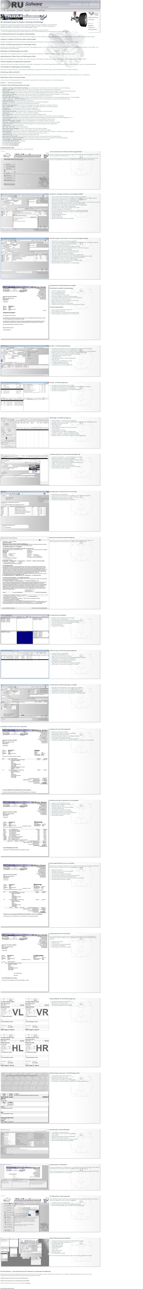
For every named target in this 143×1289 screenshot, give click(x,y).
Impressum (41, 10)
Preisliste (27, 1283)
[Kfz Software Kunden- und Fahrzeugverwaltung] (24, 375)
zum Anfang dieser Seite (7, 1288)
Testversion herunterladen (15, 82)
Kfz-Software (11, 10)
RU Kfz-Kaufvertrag (14, 142)
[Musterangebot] (24, 793)
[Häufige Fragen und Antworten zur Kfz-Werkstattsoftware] (93, 15)
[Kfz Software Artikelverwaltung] (24, 484)
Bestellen (27, 10)
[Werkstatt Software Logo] (24, 1189)
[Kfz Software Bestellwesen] (24, 530)
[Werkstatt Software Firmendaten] (24, 1157)
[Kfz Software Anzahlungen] (24, 721)
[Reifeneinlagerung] (24, 447)
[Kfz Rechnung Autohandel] (24, 926)
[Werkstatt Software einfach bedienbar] (24, 1266)
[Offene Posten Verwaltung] (24, 678)
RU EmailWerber (14, 145)
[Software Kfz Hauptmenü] (24, 188)
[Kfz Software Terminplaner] (24, 643)
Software (20, 10)
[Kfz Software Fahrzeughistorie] (24, 411)
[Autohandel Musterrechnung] (24, 856)
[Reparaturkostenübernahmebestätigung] (24, 608)
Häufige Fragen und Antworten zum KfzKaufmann (14, 1278)
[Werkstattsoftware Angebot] (24, 231)
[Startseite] (4, 10)
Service (34, 10)
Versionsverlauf (92, 29)
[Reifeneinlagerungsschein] (24, 1122)
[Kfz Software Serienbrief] (24, 339)
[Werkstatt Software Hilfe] (24, 1231)
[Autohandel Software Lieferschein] (24, 992)
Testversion (91, 27)
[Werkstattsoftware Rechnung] (24, 278)
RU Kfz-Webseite (14, 143)
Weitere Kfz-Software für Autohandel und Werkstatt (14, 1280)
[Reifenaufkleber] (24, 1066)
